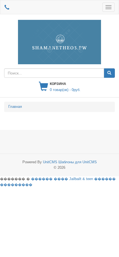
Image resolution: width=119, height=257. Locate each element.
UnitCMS (50, 162)
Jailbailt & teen (81, 179)
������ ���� (49, 179)
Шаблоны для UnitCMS (77, 162)
